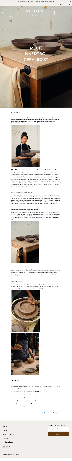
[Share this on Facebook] (49, 413)
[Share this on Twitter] (44, 413)
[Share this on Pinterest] (54, 413)
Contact (5, 430)
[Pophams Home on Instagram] (7, 447)
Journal (5, 438)
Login (63, 4)
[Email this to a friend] (58, 413)
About (5, 426)
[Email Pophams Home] (4, 447)
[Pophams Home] (34, 13)
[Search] (68, 13)
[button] (4, 9)
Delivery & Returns (9, 434)
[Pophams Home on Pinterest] (10, 447)
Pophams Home (13, 454)
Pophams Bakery (8, 442)
